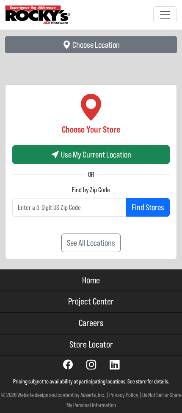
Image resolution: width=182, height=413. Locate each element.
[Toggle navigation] (165, 14)
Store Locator (91, 344)
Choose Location (95, 44)
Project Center (91, 301)
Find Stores (148, 207)
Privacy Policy (123, 394)
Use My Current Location (95, 154)
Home (91, 280)
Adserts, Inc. (92, 394)
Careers (91, 323)
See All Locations (91, 242)
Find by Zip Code (91, 189)
